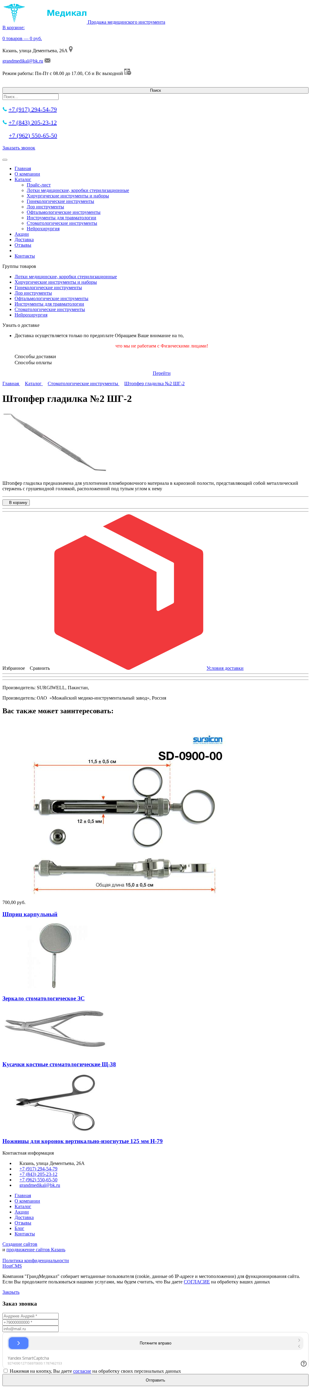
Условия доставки (225, 668)
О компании (27, 173)
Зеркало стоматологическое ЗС (43, 998)
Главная (23, 168)
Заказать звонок (18, 147)
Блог (19, 1228)
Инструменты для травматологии (61, 217)
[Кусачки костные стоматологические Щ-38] (55, 1052)
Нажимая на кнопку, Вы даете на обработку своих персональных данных (95, 1371)
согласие (82, 1371)
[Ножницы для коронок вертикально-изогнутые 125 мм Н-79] (55, 1129)
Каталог (23, 179)
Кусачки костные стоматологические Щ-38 (59, 1064)
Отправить (155, 1380)
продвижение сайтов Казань (35, 1249)
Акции (22, 234)
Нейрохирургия (43, 228)
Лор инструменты (45, 206)
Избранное (13, 668)
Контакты (25, 256)
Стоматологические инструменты (62, 223)
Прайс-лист (39, 184)
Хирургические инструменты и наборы (68, 195)
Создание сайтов (19, 1244)
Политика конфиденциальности (35, 1260)
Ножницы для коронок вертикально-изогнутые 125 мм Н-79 (82, 1141)
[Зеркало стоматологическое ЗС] (55, 986)
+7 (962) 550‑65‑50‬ (33, 135)
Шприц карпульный (29, 914)
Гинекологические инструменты (60, 201)
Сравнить (40, 668)
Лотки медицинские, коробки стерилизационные (78, 190)
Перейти (162, 373)
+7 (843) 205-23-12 (33, 122)
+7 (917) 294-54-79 (33, 109)
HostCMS (12, 1266)
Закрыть (10, 1292)
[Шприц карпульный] (123, 896)
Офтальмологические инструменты (64, 212)
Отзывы (23, 245)
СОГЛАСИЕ (197, 1281)
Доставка (24, 239)
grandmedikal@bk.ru (22, 60)
